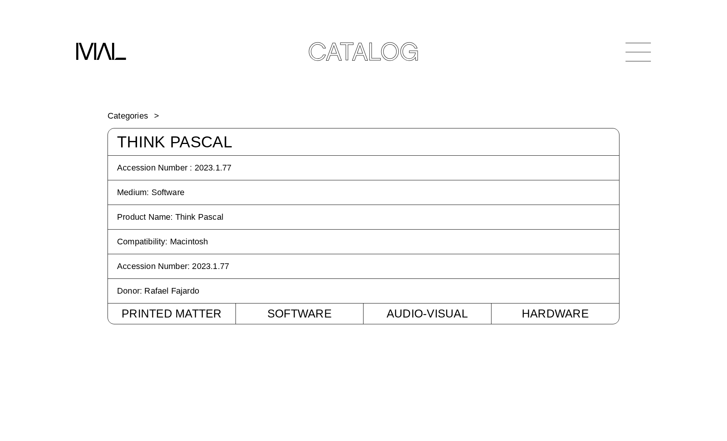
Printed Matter (172, 313)
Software (299, 313)
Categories (128, 115)
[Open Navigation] (638, 52)
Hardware (555, 313)
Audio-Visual (427, 313)
